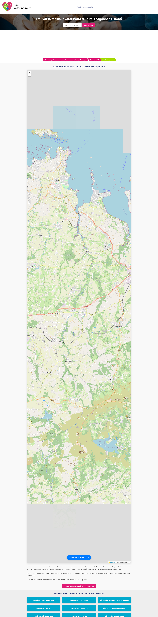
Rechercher (88, 25)
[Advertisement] (79, 45)
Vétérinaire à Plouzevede (79, 608)
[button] (29, 72)
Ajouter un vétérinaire (85, 7)
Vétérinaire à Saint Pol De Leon (114, 608)
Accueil (47, 60)
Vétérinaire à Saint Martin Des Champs (114, 600)
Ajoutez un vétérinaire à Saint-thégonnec (79, 586)
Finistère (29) (94, 60)
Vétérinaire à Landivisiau (79, 600)
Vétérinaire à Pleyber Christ (43, 600)
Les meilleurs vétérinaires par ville (65, 60)
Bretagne (83, 60)
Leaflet (112, 562)
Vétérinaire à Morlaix (43, 608)
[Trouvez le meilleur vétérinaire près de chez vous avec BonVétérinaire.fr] (17, 11)
